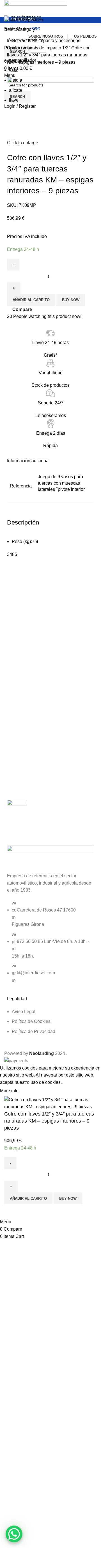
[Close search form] (7, 7)
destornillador (22, 60)
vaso (14, 70)
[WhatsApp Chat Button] (14, 1534)
